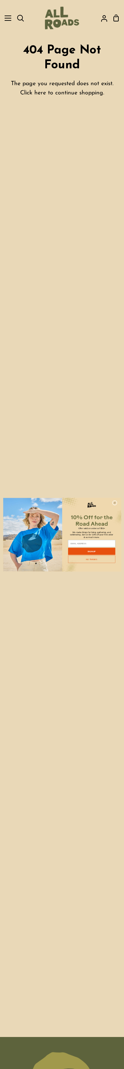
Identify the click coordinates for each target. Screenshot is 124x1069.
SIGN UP (92, 551)
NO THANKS (91, 559)
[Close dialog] (114, 503)
